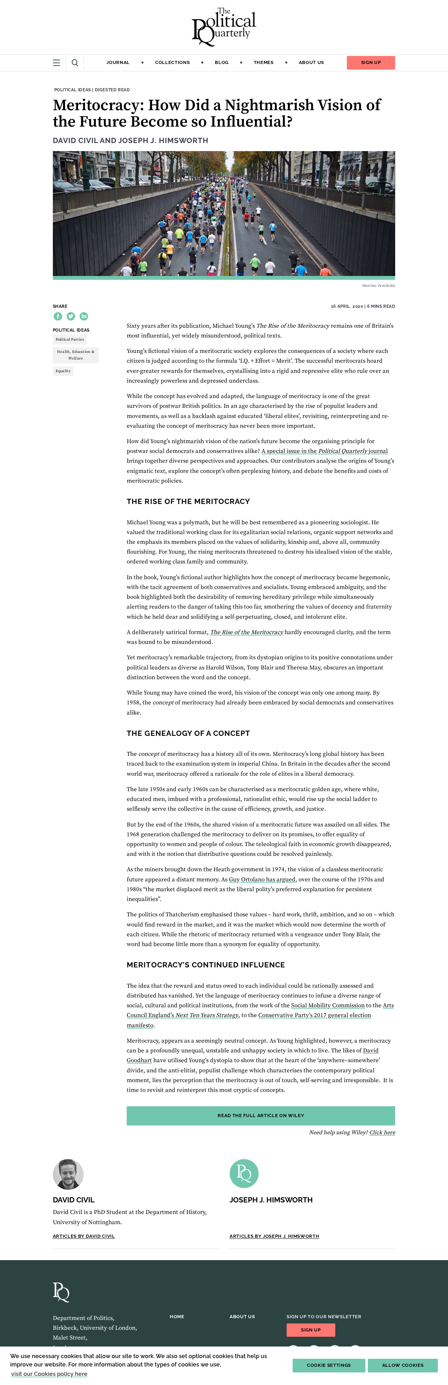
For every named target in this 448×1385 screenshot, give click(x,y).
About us (311, 62)
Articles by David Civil (84, 1236)
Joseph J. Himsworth (163, 140)
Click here (382, 1132)
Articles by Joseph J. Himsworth (274, 1236)
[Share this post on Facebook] (58, 316)
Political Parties (70, 339)
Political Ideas (72, 89)
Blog (222, 62)
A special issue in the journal (324, 451)
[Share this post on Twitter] (71, 316)
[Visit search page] (75, 63)
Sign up (371, 62)
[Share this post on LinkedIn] (84, 316)
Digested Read (112, 89)
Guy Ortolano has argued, (263, 879)
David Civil (75, 140)
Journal (118, 62)
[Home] (224, 27)
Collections (172, 62)
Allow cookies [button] (403, 1365)
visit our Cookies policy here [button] (49, 1374)
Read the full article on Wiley (261, 1115)
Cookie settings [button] (329, 1365)
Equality (63, 371)
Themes (264, 62)
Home (177, 1316)
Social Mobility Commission (328, 1005)
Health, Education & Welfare (75, 355)
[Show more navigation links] (59, 63)
